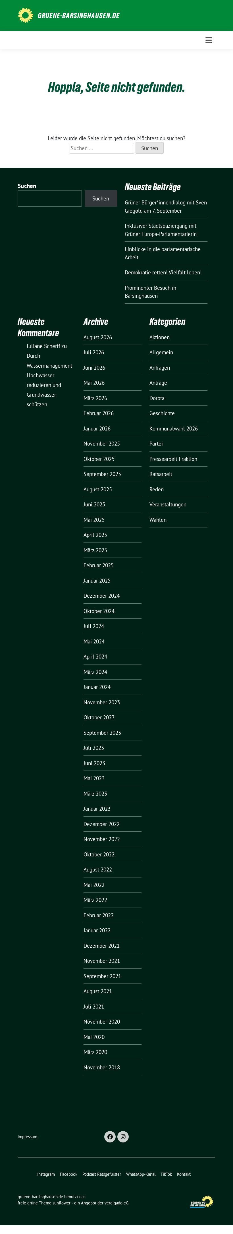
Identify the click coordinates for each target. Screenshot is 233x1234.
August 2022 (98, 869)
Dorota (157, 398)
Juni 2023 (94, 763)
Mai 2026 (94, 382)
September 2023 (102, 732)
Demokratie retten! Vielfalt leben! (163, 272)
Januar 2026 (97, 428)
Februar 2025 (99, 565)
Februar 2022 (99, 915)
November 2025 (102, 443)
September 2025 (102, 474)
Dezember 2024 (102, 595)
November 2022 (102, 839)
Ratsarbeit (160, 474)
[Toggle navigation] (208, 40)
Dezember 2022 (102, 824)
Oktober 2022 (99, 854)
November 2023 (102, 702)
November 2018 (102, 1067)
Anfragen (159, 367)
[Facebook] (110, 1136)
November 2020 (102, 1021)
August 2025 (98, 489)
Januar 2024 (97, 687)
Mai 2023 (94, 778)
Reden (156, 489)
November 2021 (102, 960)
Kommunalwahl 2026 (173, 428)
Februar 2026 (99, 413)
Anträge (158, 382)
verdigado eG (116, 1203)
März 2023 (95, 793)
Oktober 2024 (99, 611)
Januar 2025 (97, 580)
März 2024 (95, 671)
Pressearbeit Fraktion (173, 458)
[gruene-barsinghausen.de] (25, 14)
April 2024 (95, 656)
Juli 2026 (94, 352)
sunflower (61, 1203)
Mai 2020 (94, 1037)
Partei (156, 443)
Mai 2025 (94, 519)
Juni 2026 (94, 367)
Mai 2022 (94, 884)
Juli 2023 (94, 747)
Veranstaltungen (167, 504)
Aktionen (159, 337)
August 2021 (98, 991)
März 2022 (95, 899)
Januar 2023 (97, 808)
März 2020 (95, 1052)
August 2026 (98, 337)
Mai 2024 (94, 641)
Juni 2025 (94, 504)
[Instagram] (123, 1136)
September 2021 (102, 976)
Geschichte (162, 413)
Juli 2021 (94, 1006)
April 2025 (95, 534)
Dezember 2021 (102, 945)
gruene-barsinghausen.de (79, 15)
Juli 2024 (94, 626)
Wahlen (158, 519)
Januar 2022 (97, 930)
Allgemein (161, 352)
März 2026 (95, 398)
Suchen (27, 186)
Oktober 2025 (99, 458)
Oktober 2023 (99, 717)
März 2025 (95, 550)
